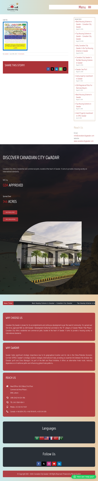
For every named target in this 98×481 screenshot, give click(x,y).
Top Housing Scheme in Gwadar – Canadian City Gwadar (83, 36)
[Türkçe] (56, 438)
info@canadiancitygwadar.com (84, 135)
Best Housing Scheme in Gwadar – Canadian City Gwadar (84, 24)
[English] (46, 438)
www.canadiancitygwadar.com (84, 141)
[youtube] (54, 464)
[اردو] (61, 438)
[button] (83, 477)
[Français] (51, 438)
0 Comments (21, 54)
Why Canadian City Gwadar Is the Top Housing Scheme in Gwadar (84, 48)
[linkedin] (59, 464)
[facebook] (39, 464)
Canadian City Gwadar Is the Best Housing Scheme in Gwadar (84, 60)
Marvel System (76, 474)
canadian (6, 54)
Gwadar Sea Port (81, 69)
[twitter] (44, 464)
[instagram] (49, 464)
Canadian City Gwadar (41, 474)
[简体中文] (41, 438)
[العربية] (37, 438)
